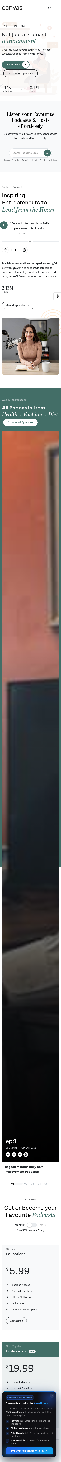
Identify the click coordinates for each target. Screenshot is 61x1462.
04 (39, 1184)
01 (12, 1184)
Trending (26, 160)
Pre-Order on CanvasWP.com (27, 1450)
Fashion (43, 160)
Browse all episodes (20, 73)
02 (25, 1184)
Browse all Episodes (20, 422)
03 (32, 1184)
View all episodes (15, 305)
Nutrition (53, 160)
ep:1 (11, 1141)
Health (35, 160)
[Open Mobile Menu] (55, 8)
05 (45, 1184)
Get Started (16, 1320)
